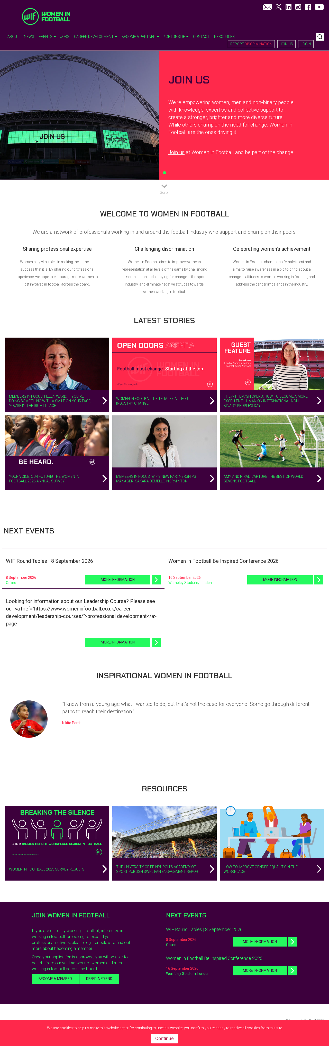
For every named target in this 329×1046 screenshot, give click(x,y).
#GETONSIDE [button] (174, 37)
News (29, 37)
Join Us (286, 44)
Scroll (164, 192)
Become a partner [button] (139, 37)
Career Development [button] (94, 37)
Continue (164, 1038)
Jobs (64, 37)
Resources (224, 37)
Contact (201, 37)
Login (306, 44)
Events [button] (46, 37)
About (13, 37)
